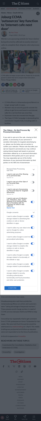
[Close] (37, 130)
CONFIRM (12, 288)
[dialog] (20, 210)
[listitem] (20, 169)
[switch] (32, 175)
